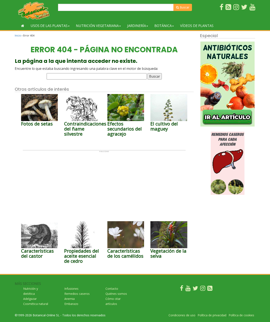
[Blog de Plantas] (209, 289)
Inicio (18, 35)
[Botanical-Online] (35, 11)
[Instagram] (202, 289)
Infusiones (71, 289)
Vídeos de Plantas (196, 25)
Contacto (111, 289)
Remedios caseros (77, 294)
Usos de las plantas (49, 25)
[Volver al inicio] (22, 25)
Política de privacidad (212, 315)
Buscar (184, 7)
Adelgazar (30, 299)
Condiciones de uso (182, 315)
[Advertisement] (104, 182)
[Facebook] (181, 289)
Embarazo (71, 304)
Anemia (69, 299)
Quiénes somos (116, 294)
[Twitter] (195, 289)
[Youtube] (187, 289)
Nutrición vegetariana (97, 25)
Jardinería (136, 25)
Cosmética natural (35, 304)
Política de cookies (241, 315)
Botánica (163, 25)
